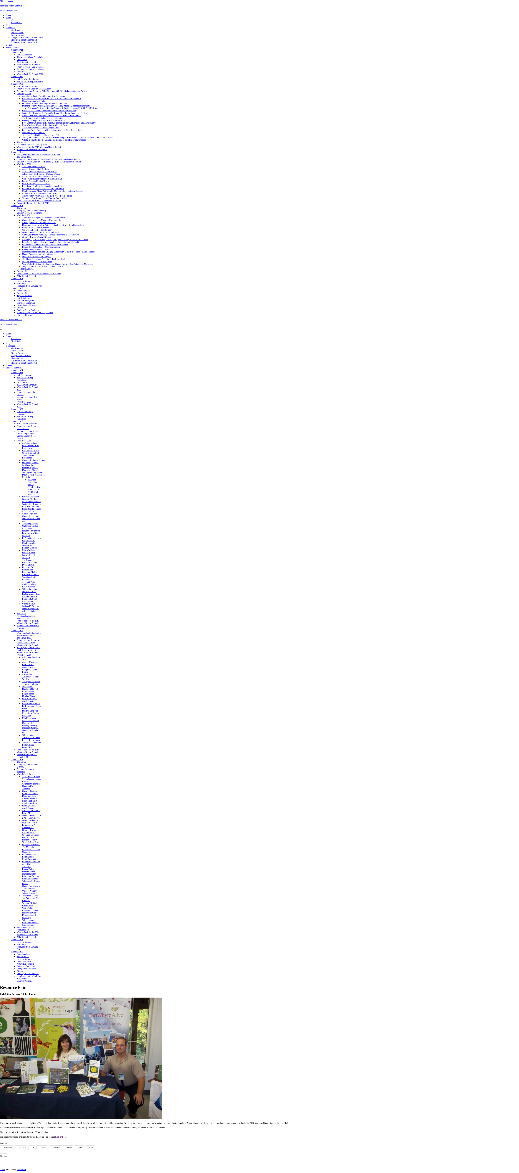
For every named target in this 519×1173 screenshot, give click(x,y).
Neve (2, 1169)
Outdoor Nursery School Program (36, 256)
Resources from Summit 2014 (24, 42)
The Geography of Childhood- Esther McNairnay (43, 118)
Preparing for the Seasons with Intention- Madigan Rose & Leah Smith (52, 130)
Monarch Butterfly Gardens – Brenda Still (40, 193)
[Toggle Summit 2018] (47, 421)
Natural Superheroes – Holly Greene (37, 254)
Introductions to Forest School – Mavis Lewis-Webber (45, 244)
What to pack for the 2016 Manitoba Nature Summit (39, 201)
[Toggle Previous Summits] (47, 368)
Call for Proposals (24, 55)
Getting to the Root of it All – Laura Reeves (40, 232)
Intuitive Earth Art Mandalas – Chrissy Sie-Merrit (43, 188)
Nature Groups (17, 35)
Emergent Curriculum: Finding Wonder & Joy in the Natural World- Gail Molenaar (63, 108)
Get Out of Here (24, 298)
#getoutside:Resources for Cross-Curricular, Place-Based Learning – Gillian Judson (57, 113)
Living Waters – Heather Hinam (35, 249)
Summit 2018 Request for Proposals (32, 149)
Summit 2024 (17, 50)
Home (8, 15)
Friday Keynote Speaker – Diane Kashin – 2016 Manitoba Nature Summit (48, 159)
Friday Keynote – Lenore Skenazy (31, 210)
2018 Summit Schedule (27, 86)
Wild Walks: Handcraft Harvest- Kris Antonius (42, 179)
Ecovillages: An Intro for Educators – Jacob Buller (43, 186)
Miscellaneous (17, 32)
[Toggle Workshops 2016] (47, 655)
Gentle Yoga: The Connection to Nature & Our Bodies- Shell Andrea (51, 115)
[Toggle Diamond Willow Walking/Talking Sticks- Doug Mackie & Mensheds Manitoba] (47, 474)
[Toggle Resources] (47, 346)
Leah (64, 1137)
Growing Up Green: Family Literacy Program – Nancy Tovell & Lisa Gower (55, 239)
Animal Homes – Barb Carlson (35, 169)
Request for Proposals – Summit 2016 (33, 203)
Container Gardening (26, 303)
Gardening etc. (17, 30)
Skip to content (6, 1)
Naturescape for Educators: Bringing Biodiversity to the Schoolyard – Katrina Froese (58, 252)
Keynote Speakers (24, 281)
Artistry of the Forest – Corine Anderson (39, 176)
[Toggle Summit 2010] (47, 952)
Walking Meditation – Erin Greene (37, 261)
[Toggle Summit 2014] (47, 759)
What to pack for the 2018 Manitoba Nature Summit (39, 147)
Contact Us (16, 20)
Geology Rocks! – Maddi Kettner (36, 237)
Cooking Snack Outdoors (28, 310)
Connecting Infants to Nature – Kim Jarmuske (41, 220)
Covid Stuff (22, 59)
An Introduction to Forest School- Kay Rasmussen (43, 96)
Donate (9, 45)
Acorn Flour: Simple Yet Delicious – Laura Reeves (44, 218)
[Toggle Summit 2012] (47, 939)
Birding (20, 308)
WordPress (21, 1169)
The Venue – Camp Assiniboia (30, 57)
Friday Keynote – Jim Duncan (30, 67)
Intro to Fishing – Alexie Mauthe (36, 183)
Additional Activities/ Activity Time (32, 145)
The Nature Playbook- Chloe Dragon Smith (40, 128)
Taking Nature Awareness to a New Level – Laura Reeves (47, 196)
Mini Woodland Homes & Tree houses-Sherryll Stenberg (46, 125)
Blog (8, 25)
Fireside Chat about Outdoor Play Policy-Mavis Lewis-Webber (49, 110)
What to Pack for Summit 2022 (30, 64)
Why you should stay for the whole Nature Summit (38, 154)
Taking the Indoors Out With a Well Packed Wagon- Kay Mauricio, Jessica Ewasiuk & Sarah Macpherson (67, 137)
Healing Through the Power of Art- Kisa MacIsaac (43, 120)
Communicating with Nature (34, 101)
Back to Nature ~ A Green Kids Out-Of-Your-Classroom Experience (51, 98)
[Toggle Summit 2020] (47, 409)
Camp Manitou (23, 291)
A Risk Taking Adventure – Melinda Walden (41, 174)
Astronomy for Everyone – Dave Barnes (39, 171)
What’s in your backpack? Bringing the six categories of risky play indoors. (54, 140)
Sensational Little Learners (33, 132)
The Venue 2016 (24, 157)
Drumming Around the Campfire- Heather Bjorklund (44, 103)
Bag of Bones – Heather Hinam (35, 181)
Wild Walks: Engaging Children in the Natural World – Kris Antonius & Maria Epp (57, 264)
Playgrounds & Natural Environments (27, 37)
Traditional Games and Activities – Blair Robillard (43, 259)
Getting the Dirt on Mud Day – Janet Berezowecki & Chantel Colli (50, 235)
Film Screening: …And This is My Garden (35, 312)
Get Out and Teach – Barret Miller (36, 230)
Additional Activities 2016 (33, 166)
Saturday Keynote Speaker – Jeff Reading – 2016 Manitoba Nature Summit (49, 162)
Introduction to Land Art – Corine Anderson (41, 247)
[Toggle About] (47, 336)
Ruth (57, 1137)
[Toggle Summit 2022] (47, 373)
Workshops (21, 283)
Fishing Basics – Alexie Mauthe (35, 227)
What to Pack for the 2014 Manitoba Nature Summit (39, 274)
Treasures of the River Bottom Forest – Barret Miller (44, 198)
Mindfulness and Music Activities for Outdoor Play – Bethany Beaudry (52, 191)
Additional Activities (25, 269)
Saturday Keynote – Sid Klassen (30, 69)
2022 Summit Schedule (27, 62)
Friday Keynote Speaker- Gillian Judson (34, 89)
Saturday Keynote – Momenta (29, 213)
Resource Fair (23, 271)
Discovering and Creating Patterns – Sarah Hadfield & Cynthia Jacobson (53, 225)
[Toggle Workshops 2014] (47, 774)
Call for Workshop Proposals (29, 79)
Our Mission (16, 22)
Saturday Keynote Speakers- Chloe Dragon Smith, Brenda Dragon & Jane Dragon (52, 91)
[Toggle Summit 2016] (47, 630)
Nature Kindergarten (25, 300)
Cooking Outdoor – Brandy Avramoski (39, 222)
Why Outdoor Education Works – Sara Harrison (42, 266)
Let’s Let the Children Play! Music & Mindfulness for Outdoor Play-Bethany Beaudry (59, 123)
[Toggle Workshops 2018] (47, 441)
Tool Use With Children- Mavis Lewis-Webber (42, 135)
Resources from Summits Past (24, 40)
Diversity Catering (24, 315)
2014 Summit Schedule (27, 276)
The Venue (21, 142)
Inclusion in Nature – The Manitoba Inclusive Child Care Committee (51, 242)
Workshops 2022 (24, 72)
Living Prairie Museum (26, 305)
